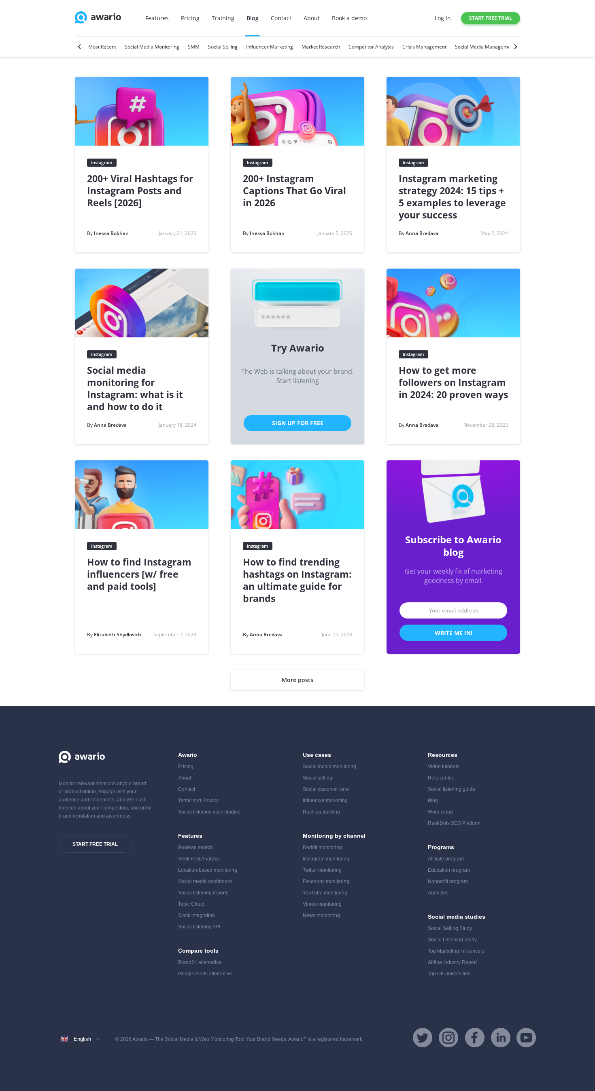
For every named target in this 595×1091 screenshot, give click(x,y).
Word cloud (440, 812)
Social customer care (326, 789)
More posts (297, 680)
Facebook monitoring (326, 881)
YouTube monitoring (325, 893)
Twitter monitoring (322, 870)
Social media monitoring (329, 766)
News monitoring (321, 915)
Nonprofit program (448, 881)
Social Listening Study (452, 940)
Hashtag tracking (321, 812)
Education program (449, 870)
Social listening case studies (209, 812)
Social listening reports (203, 893)
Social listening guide (451, 789)
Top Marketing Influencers (456, 951)
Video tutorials (443, 766)
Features (157, 18)
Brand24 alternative (199, 962)
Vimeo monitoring (322, 904)
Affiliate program (446, 859)
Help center (440, 778)
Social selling (317, 778)
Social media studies (456, 916)
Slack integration (196, 915)
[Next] (514, 47)
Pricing (190, 18)
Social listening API (199, 927)
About (312, 18)
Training (223, 18)
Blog (252, 18)
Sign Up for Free (297, 423)
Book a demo (349, 18)
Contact (281, 18)
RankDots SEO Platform (454, 823)
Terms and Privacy (198, 800)
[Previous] (80, 47)
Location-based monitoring (207, 870)
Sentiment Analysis (199, 859)
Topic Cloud (191, 904)
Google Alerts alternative (205, 974)
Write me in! (453, 633)
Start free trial (490, 18)
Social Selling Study (450, 928)
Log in (443, 18)
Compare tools (198, 950)
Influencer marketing (325, 800)
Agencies (438, 893)
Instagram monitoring (326, 859)
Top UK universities (449, 974)
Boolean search (195, 847)
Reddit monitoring (322, 847)
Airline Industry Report (452, 962)
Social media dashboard (205, 881)
